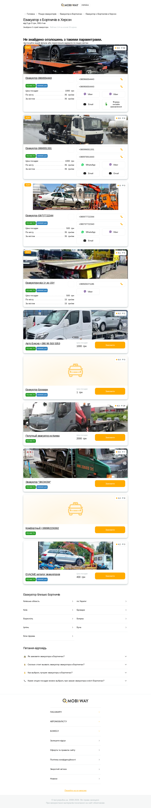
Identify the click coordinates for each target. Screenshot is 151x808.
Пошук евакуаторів (47, 14)
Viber (90, 94)
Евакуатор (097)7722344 (39, 215)
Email (90, 104)
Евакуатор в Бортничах (71, 14)
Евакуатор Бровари (37, 389)
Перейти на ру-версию (76, 790)
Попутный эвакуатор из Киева (43, 435)
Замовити (110, 345)
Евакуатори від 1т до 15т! (40, 282)
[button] (125, 59)
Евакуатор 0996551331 (39, 148)
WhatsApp (90, 165)
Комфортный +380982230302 (42, 528)
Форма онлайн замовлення (116, 104)
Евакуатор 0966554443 (39, 78)
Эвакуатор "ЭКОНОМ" (38, 481)
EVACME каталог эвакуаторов (43, 574)
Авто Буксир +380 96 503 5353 (43, 343)
